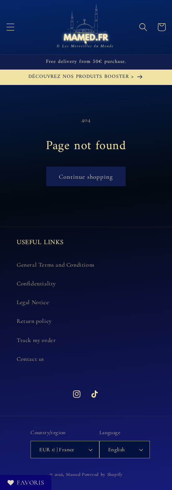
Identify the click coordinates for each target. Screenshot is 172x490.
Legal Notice (33, 302)
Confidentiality (36, 283)
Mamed (73, 474)
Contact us (30, 358)
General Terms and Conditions (56, 264)
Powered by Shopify (102, 474)
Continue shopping (86, 176)
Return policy (34, 321)
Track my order (36, 340)
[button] (10, 27)
